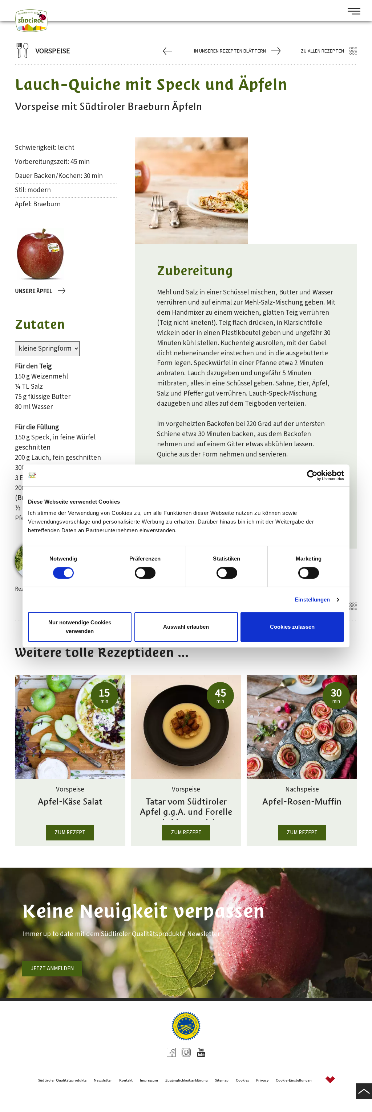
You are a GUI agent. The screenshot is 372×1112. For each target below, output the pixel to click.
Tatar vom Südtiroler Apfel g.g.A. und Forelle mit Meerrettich (186, 808)
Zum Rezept (69, 832)
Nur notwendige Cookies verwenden (79, 626)
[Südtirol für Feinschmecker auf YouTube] (201, 1053)
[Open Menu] (351, 12)
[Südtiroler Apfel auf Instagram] (186, 1053)
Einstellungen (312, 599)
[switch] (145, 573)
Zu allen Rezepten (322, 51)
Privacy (262, 1080)
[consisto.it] (330, 1080)
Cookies (242, 1080)
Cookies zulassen (292, 627)
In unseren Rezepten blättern (230, 51)
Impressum (149, 1080)
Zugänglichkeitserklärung (186, 1080)
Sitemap (222, 1080)
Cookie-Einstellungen (294, 1080)
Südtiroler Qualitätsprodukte (62, 1080)
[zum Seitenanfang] (364, 1091)
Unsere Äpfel (33, 291)
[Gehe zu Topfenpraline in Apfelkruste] (168, 50)
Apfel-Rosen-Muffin (301, 802)
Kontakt (126, 1080)
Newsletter (103, 1080)
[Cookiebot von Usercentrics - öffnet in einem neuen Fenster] (312, 475)
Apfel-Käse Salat (70, 802)
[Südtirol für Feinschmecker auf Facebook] (171, 1053)
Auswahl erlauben (186, 627)
